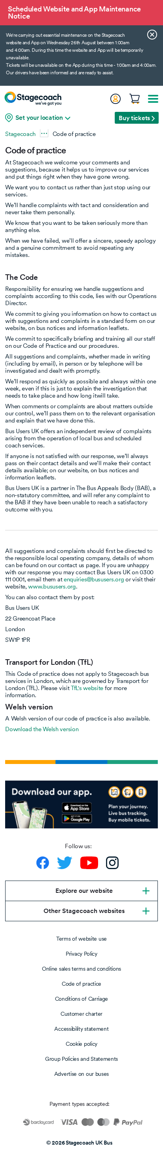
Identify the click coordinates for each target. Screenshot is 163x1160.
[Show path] (44, 133)
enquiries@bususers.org (94, 579)
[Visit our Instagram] (112, 862)
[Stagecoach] (33, 98)
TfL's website (87, 688)
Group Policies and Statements (81, 1058)
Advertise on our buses (81, 1073)
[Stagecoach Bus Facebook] (42, 862)
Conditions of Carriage (81, 998)
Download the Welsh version (41, 729)
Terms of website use (81, 938)
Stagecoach (20, 134)
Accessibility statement (81, 1028)
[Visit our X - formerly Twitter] (64, 862)
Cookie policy (81, 1043)
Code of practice (81, 983)
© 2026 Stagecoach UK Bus (79, 1142)
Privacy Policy (81, 953)
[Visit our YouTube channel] (89, 862)
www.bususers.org (52, 586)
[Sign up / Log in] (115, 99)
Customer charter (81, 1013)
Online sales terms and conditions (81, 968)
